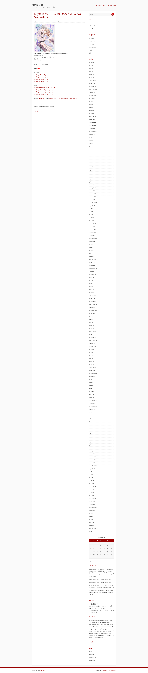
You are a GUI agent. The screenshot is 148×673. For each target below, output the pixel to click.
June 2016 (91, 415)
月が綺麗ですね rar (58, 98)
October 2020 (92, 271)
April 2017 (91, 388)
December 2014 (92, 457)
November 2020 (93, 268)
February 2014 (92, 486)
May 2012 (91, 519)
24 (90, 554)
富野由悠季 (92, 610)
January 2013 (92, 501)
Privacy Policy (92, 28)
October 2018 (92, 343)
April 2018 (91, 361)
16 (111, 548)
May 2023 (91, 179)
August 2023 (92, 170)
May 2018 (91, 358)
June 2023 (91, 176)
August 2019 (92, 313)
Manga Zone (37, 4)
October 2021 (92, 235)
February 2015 (92, 451)
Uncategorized (92, 47)
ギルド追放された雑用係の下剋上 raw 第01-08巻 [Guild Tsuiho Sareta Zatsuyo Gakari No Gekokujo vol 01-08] (101, 592)
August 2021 (92, 241)
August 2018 (92, 349)
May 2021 (91, 250)
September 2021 (93, 238)
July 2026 (91, 65)
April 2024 (91, 146)
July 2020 (91, 280)
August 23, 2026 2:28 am (39, 21)
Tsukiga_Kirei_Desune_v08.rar (41, 79)
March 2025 (91, 113)
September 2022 (93, 202)
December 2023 (92, 158)
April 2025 (91, 110)
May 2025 (91, 107)
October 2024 (92, 128)
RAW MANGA (41, 98)
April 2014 (91, 480)
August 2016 (92, 409)
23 (111, 551)
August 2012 (92, 510)
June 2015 (91, 439)
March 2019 (91, 328)
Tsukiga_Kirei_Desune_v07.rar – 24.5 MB (43, 91)
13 (100, 548)
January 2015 (92, 454)
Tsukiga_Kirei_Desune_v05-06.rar (42, 76)
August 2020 (92, 277)
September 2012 (93, 507)
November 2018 (93, 340)
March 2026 (91, 77)
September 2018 (93, 346)
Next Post (82, 112)
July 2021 (91, 244)
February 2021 (92, 259)
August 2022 (92, 205)
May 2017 (91, 385)
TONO (96, 606)
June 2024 (91, 140)
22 (107, 551)
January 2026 (92, 83)
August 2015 (92, 433)
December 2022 (92, 194)
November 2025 (93, 89)
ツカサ (102, 608)
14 (104, 548)
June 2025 (91, 104)
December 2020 (92, 265)
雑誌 (90, 53)
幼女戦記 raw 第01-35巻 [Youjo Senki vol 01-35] (100, 579)
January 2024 (92, 155)
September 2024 (93, 131)
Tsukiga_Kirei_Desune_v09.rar (41, 81)
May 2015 (91, 442)
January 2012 (92, 531)
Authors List (106, 5)
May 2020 (91, 286)
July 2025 (91, 101)
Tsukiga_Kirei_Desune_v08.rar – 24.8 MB (43, 92)
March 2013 (91, 495)
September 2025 (93, 95)
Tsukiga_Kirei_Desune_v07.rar (41, 77)
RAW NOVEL (91, 44)
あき (99, 606)
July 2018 (91, 352)
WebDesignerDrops (106, 670)
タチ (99, 608)
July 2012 (91, 513)
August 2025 (92, 98)
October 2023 (92, 164)
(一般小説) (93, 604)
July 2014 (91, 471)
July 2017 (91, 379)
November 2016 (93, 400)
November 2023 (93, 161)
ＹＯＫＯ (112, 610)
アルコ (109, 606)
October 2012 (92, 504)
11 (93, 548)
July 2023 (91, 173)
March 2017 (91, 391)
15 (107, 548)
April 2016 (91, 421)
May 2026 (91, 71)
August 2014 (92, 469)
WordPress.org (92, 660)
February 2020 (92, 295)
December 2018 (92, 337)
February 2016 (92, 427)
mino (109, 604)
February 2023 (92, 188)
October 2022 (92, 200)
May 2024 (91, 143)
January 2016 (92, 430)
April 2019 (91, 325)
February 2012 (92, 528)
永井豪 (96, 610)
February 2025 (92, 116)
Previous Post (38, 112)
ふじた (106, 606)
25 (93, 554)
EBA (98, 604)
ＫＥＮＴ (107, 610)
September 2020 (93, 274)
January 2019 (92, 334)
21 (104, 551)
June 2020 (91, 283)
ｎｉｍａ (95, 612)
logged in (42, 106)
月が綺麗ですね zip (75, 98)
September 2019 (93, 310)
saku (112, 604)
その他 (90, 50)
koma (106, 604)
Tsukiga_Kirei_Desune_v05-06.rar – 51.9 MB (44, 89)
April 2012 (91, 522)
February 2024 (92, 152)
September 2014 (93, 466)
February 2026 (92, 80)
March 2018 (91, 364)
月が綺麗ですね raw (66, 98)
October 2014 (92, 463)
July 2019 (91, 316)
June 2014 (91, 474)
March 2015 (91, 448)
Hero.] (101, 604)
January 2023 (92, 191)
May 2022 (91, 214)
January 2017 (92, 397)
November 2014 (93, 460)
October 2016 (92, 403)
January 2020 (92, 298)
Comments (92, 657)
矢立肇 (99, 610)
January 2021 (92, 262)
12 (97, 548)
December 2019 (92, 301)
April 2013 (91, 492)
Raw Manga (43, 670)
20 (100, 551)
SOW (90, 606)
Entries (91, 654)
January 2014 (92, 489)
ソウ (96, 608)
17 (90, 551)
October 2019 (92, 307)
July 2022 (91, 208)
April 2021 (91, 253)
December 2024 (92, 122)
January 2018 (92, 370)
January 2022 (92, 226)
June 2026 (91, 68)
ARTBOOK (91, 38)
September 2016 (93, 406)
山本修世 (51, 98)
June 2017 (91, 382)
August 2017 (92, 376)
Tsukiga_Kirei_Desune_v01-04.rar (42, 74)
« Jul (90, 561)
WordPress (113, 670)
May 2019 (91, 322)
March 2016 (91, 424)
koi (104, 604)
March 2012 (91, 525)
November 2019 (93, 304)
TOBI (94, 606)
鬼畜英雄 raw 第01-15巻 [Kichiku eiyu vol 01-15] (100, 582)
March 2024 (91, 149)
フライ (105, 608)
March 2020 (91, 292)
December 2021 (92, 229)
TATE (92, 606)
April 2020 (91, 289)
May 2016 (91, 418)
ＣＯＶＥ (103, 610)
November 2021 (93, 232)
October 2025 (92, 92)
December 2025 (92, 86)
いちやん (102, 606)
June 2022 (91, 211)
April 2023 (91, 182)
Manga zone (99, 5)
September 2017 (93, 373)
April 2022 (91, 217)
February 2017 (92, 394)
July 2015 (91, 436)
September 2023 (93, 167)
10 (90, 548)
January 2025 (92, 119)
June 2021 (91, 247)
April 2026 (91, 74)
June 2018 (91, 355)
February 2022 (92, 223)
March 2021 (91, 256)
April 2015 (91, 445)
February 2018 (92, 367)
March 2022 (91, 220)
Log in (90, 651)
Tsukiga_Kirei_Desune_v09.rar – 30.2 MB (43, 94)
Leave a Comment (50, 21)
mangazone (58, 21)
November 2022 (93, 197)
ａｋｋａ (91, 612)
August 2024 (92, 134)
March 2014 (91, 483)
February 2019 (92, 331)
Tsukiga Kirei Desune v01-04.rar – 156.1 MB (44, 87)
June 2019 (91, 319)
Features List (113, 5)
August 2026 (92, 62)
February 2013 (92, 498)
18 (93, 551)
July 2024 (91, 137)
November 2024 (93, 125)
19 (97, 551)
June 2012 (91, 516)
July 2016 (91, 412)
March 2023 (91, 185)
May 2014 (91, 477)
